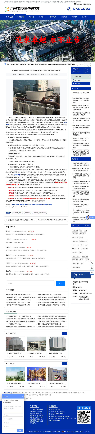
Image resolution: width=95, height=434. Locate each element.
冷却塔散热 (15, 212)
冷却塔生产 (75, 252)
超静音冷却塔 (75, 248)
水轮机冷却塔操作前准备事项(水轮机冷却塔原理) (52, 299)
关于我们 (74, 17)
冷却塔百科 (20, 17)
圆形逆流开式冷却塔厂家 (14, 353)
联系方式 (84, 17)
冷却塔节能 (75, 237)
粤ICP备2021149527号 (55, 431)
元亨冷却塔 (66, 392)
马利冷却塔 (38, 392)
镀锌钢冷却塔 (84, 248)
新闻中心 (42, 17)
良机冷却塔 (52, 392)
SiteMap (87, 431)
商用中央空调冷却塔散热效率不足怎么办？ (19, 294)
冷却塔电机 (45, 392)
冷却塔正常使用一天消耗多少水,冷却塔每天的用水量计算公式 (81, 176)
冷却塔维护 (75, 234)
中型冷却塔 (75, 230)
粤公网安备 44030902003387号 (74, 431)
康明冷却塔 (75, 260)
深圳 (30, 395)
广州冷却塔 (24, 392)
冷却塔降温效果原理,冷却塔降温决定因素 (19, 299)
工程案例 (64, 17)
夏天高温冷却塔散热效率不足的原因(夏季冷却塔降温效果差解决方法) (31, 204)
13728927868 (45, 198)
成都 (46, 395)
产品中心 (31, 17)
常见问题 (77, 80)
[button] (65, 333)
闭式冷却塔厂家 (27, 398)
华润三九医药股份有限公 (14, 383)
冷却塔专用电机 (76, 256)
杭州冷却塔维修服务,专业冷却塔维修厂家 (19, 316)
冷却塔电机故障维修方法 (14, 324)
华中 (43, 395)
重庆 (27, 395)
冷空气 (81, 237)
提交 (60, 283)
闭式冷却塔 (81, 392)
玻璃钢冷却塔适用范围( (55, 353)
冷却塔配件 (53, 17)
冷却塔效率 (27, 212)
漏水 (82, 245)
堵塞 (21, 212)
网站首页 (10, 17)
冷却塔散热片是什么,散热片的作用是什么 (49, 294)
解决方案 (30, 64)
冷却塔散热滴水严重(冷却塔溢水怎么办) (18, 302)
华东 (33, 395)
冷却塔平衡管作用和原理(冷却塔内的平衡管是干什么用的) (81, 194)
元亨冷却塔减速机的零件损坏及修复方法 (49, 324)
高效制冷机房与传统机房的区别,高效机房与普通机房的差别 (81, 127)
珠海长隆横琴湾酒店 (34, 383)
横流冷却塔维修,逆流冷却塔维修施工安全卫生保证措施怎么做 (81, 100)
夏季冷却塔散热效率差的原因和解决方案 (18, 305)
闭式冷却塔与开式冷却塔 (35, 353)
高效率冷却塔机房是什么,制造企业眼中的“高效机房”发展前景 (81, 145)
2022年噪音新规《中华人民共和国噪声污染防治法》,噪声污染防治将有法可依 (81, 153)
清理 (81, 252)
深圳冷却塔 (16, 392)
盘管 (81, 230)
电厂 (82, 263)
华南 (40, 395)
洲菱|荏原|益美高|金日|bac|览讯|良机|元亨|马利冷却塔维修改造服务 (81, 107)
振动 (85, 230)
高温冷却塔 (35, 212)
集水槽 (87, 260)
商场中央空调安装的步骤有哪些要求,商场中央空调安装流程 (81, 120)
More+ (87, 225)
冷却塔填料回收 (76, 267)
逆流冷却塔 (85, 256)
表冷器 (81, 260)
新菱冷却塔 (59, 392)
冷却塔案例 (75, 241)
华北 (36, 395)
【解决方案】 (21, 74)
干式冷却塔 (83, 234)
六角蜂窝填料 (75, 263)
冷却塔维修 (22, 9)
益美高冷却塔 (83, 241)
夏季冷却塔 (43, 212)
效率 (87, 245)
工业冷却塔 (31, 392)
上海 (49, 395)
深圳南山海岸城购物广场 (56, 383)
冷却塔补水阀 (75, 245)
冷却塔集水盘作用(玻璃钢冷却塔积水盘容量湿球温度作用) (81, 219)
